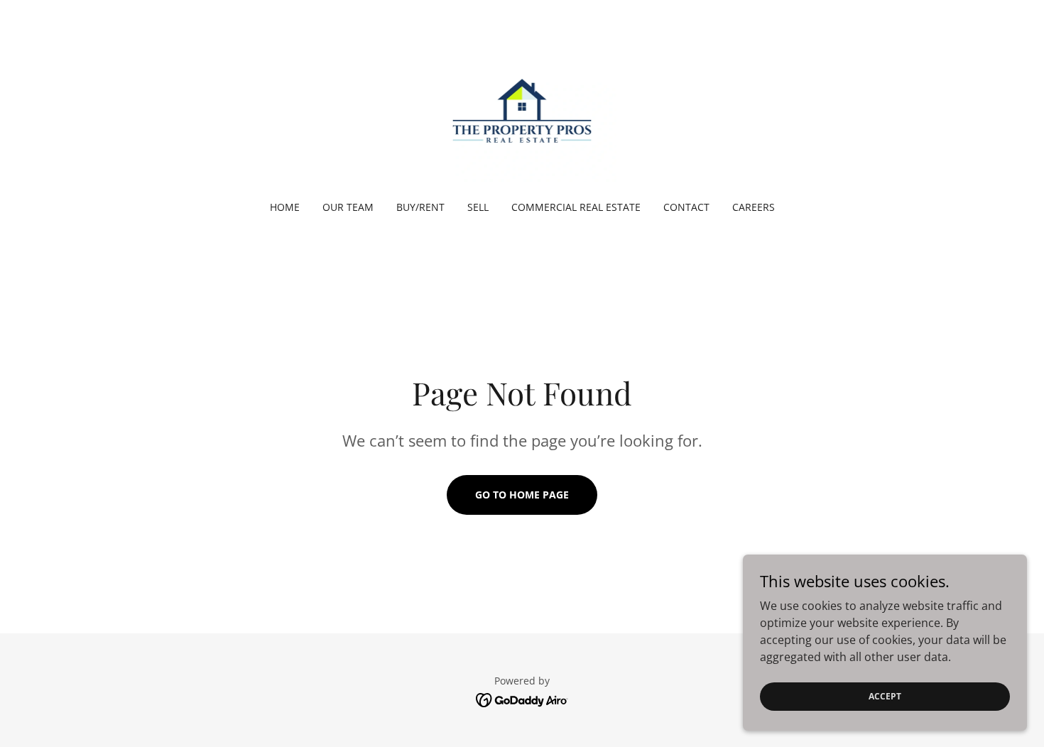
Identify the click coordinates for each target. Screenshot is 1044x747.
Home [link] (285, 207)
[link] (522, 109)
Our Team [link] (348, 207)
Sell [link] (478, 207)
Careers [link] (753, 207)
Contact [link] (686, 207)
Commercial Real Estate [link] (576, 207)
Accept (885, 696)
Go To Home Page (522, 494)
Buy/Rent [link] (420, 207)
